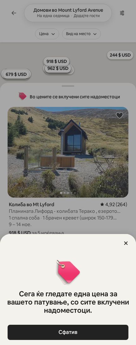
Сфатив (68, 332)
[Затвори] (125, 243)
